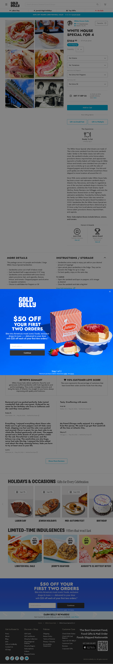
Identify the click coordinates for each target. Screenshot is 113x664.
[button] (56, 332)
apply (65, 373)
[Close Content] (110, 292)
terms (72, 373)
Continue (27, 353)
